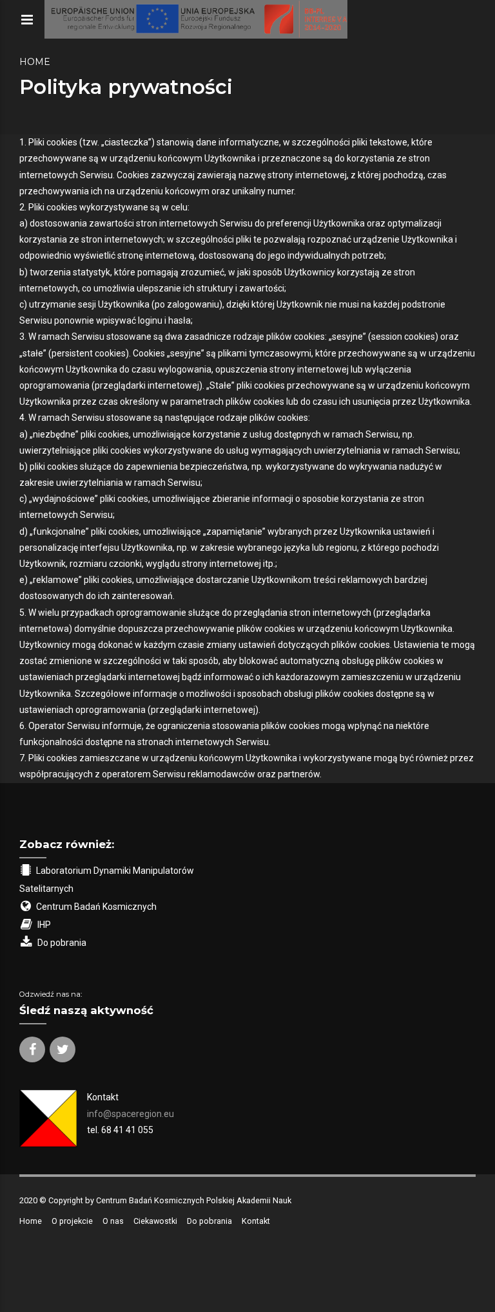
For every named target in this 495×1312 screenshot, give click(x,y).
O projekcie (72, 1221)
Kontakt (256, 1221)
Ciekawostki (155, 1221)
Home (34, 62)
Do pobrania (209, 1221)
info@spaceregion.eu (130, 1114)
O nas (113, 1221)
